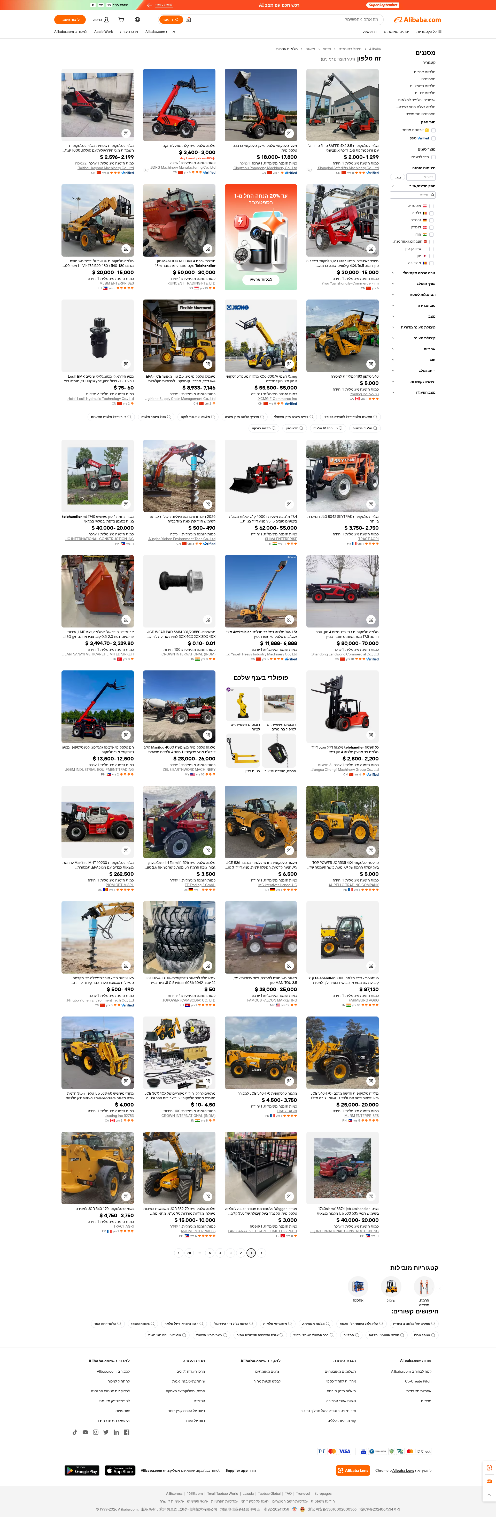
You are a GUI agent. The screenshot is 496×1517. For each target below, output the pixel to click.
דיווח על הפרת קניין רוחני (186, 1411)
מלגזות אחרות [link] (287, 49)
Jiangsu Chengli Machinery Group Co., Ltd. (345, 769)
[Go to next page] (178, 1253)
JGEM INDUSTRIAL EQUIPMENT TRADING (99, 769)
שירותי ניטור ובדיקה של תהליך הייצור (328, 1411)
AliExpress (174, 1493)
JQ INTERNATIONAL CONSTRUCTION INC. (99, 539)
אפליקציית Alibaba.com (160, 1470)
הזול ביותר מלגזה (153, 417)
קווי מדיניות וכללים (342, 1420)
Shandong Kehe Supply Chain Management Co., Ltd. (179, 399)
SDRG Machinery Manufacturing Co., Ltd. (182, 167)
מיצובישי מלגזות (275, 1324)
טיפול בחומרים (350, 49)
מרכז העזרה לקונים (190, 1371)
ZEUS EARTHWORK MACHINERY (189, 769)
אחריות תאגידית (418, 1391)
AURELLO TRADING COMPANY (354, 885)
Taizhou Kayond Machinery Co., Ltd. (106, 168)
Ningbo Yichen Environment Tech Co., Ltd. (181, 539)
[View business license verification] (294, 1509)
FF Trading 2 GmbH (200, 885)
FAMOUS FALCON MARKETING (272, 1000)
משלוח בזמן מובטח (341, 1391)
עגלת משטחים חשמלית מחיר (257, 1335)
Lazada (248, 1493)
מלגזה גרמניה (362, 428)
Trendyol (303, 1493)
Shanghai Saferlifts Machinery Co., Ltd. (348, 168)
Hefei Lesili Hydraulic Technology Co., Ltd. (100, 399)
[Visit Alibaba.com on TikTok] (75, 1432)
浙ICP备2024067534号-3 (380, 1509)
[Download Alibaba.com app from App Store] (120, 1470)
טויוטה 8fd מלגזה (325, 428)
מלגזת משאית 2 (313, 1324)
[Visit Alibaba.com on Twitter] (106, 1432)
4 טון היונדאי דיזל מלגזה (181, 1324)
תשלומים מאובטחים (340, 1371)
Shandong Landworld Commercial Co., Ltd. (345, 654)
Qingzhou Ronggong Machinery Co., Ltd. (265, 168)
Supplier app (237, 1470)
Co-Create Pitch (418, 1381)
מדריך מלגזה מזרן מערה (242, 417)
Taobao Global (269, 1493)
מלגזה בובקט (261, 428)
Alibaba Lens (403, 1470)
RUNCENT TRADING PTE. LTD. (191, 283)
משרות (426, 1401)
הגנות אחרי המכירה (341, 1401)
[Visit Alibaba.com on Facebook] (126, 1432)
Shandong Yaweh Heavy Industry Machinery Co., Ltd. (261, 654)
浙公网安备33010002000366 (332, 1509)
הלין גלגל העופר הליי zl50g (359, 1324)
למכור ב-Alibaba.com (113, 1371)
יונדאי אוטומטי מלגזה (384, 1335)
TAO (288, 1493)
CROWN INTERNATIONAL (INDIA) (188, 654)
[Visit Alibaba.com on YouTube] (85, 1432)
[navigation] (413, 651)
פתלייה (349, 1335)
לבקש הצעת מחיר (267, 1381)
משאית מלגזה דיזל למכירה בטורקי (347, 417)
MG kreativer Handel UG (277, 885)
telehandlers (140, 1324)
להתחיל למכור (119, 1381)
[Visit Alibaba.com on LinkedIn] (116, 1432)
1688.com (195, 1493)
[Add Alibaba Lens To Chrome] (353, 1470)
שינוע (327, 49)
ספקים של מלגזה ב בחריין (411, 1324)
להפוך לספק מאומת (114, 1401)
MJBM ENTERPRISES (116, 283)
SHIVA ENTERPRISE (281, 539)
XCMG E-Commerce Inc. (277, 399)
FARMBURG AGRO (364, 1000)
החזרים (199, 1401)
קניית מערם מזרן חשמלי (291, 417)
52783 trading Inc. (364, 394)
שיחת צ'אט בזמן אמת (188, 1381)
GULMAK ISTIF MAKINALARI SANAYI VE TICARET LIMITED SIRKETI (97, 654)
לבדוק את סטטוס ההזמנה (110, 1391)
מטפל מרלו (422, 1335)
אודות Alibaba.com (415, 1360)
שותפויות (122, 1411)
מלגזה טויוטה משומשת (164, 1335)
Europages (323, 1493)
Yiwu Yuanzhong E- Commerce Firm (350, 283)
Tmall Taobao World (222, 1493)
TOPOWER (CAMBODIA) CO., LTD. (188, 1000)
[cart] (121, 20)
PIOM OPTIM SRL (120, 885)
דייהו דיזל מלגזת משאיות (108, 417)
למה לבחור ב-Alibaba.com (411, 1371)
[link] (489, 1468)
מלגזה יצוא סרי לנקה (195, 417)
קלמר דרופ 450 (105, 1324)
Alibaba (375, 49)
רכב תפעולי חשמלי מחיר (311, 1335)
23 (189, 1253)
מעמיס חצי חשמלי (209, 1335)
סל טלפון (292, 428)
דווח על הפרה (194, 1420)
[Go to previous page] (261, 1253)
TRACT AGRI (368, 539)
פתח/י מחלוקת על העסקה (185, 1391)
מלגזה (310, 49)
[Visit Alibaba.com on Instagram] (95, 1432)
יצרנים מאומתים (268, 1371)
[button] (188, 20)
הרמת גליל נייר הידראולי (230, 1324)
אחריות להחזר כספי (341, 1381)
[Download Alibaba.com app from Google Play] (82, 1470)
